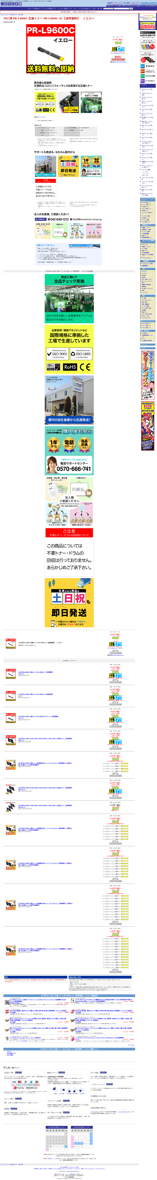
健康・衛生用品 (144, 330)
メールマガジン (95, 1111)
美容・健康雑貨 (145, 304)
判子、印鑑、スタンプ (147, 279)
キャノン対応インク (146, 204)
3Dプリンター (145, 244)
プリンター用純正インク (65, 8)
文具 (94, 8)
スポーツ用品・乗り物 (147, 314)
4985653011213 (92, 1026)
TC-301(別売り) (24, 1040)
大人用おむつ (37, 8)
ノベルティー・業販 (79, 1168)
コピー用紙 (145, 172)
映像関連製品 (145, 265)
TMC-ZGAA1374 (18, 1026)
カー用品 (144, 298)
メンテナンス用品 (146, 216)
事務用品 (144, 286)
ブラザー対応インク (146, 202)
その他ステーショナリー (147, 288)
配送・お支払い (44, 1168)
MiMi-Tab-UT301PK (84, 1036)
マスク (29, 8)
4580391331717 (93, 1036)
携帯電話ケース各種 (146, 229)
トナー (75, 8)
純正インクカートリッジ (147, 321)
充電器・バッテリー (146, 227)
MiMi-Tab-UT (17, 1036)
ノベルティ (143, 348)
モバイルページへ (100, 1168)
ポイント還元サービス (59, 1168)
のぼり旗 (99, 8)
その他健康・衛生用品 (147, 340)
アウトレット (144, 344)
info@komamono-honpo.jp (73, 1171)
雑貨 (143, 295)
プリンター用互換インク (49, 8)
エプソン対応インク (146, 208)
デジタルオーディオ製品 (147, 263)
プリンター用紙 (146, 169)
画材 (143, 290)
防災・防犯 (144, 302)
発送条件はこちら (117, 53)
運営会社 (51, 1168)
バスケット (71, 1167)
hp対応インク (145, 210)
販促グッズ (144, 312)
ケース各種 (144, 248)
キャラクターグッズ (146, 300)
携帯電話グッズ (146, 225)
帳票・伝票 (145, 175)
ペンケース (144, 273)
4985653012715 (92, 1017)
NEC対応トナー (11, 1053)
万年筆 (143, 277)
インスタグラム (122, 1111)
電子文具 (144, 275)
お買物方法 (36, 1168)
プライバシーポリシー (90, 1168)
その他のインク (145, 218)
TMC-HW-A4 (82, 1009)
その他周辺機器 (145, 233)
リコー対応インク (146, 221)
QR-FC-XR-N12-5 (18, 998)
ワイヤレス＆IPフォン (147, 258)
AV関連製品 (145, 261)
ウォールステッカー (146, 318)
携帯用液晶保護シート (147, 237)
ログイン (142, 17)
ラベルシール (145, 173)
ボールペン (144, 271)
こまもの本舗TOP (64, 1167)
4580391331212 (25, 1036)
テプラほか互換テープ (85, 8)
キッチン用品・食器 (146, 308)
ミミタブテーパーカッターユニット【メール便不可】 (25, 1037)
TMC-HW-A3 (17, 1009)
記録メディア (145, 235)
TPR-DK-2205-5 (83, 998)
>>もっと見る (131, 1044)
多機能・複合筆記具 (146, 284)
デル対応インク (145, 206)
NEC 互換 (10, 1055)
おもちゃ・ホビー (146, 316)
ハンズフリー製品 (146, 231)
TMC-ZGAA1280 (83, 1017)
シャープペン (145, 292)
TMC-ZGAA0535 (83, 1026)
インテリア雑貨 (145, 306)
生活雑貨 (144, 310)
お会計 (77, 1167)
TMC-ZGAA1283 (18, 1017)
